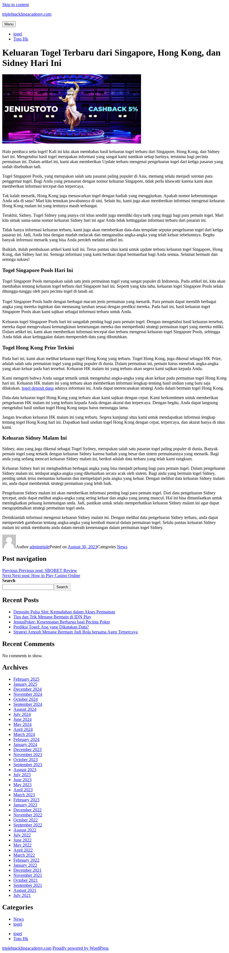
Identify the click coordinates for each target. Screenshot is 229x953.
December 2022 (27, 809)
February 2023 (26, 799)
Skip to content (15, 4)
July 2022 (22, 835)
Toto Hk (20, 39)
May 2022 (22, 845)
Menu (8, 24)
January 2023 (25, 804)
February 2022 (26, 860)
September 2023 (27, 764)
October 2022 (25, 820)
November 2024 (27, 694)
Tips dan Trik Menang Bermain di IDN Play (52, 616)
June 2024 (22, 719)
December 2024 (27, 689)
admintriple (39, 546)
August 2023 (24, 769)
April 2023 (23, 789)
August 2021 (24, 890)
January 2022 (25, 865)
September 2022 (27, 825)
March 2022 (24, 855)
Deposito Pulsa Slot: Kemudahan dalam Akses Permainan (64, 611)
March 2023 (24, 794)
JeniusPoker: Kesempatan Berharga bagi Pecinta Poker (61, 622)
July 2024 (22, 714)
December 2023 (27, 749)
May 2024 (22, 724)
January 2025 (25, 684)
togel (17, 34)
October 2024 (25, 699)
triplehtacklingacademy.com (26, 14)
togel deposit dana (38, 388)
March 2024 (24, 734)
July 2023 (22, 774)
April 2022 (23, 850)
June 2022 (22, 840)
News (122, 546)
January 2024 (25, 744)
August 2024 (24, 709)
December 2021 (27, 870)
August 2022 (24, 830)
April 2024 (23, 729)
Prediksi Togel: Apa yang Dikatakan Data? (51, 627)
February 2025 (26, 679)
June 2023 (22, 779)
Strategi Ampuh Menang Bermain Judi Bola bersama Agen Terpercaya (75, 632)
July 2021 (22, 895)
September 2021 (27, 885)
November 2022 (27, 815)
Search (8, 580)
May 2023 (22, 784)
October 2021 (25, 880)
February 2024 (26, 739)
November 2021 (27, 875)
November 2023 (27, 754)
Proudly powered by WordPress (81, 948)
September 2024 (27, 704)
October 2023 (25, 759)
